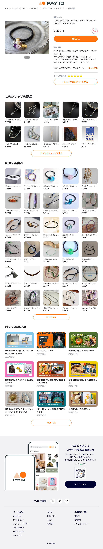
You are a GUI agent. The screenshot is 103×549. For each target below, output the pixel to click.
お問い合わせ (51, 516)
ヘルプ (49, 520)
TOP (6, 8)
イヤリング (60, 8)
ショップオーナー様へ (20, 524)
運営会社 (78, 516)
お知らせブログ (18, 528)
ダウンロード (80, 484)
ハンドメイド (33, 8)
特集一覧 (51, 423)
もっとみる (51, 317)
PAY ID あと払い (18, 520)
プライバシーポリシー (82, 524)
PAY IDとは (17, 516)
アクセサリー (47, 8)
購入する (76, 39)
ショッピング (17, 536)
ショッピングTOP (18, 8)
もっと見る (93, 68)
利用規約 (50, 524)
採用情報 (78, 520)
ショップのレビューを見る (76, 82)
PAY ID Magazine (19, 532)
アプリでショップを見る (51, 153)
